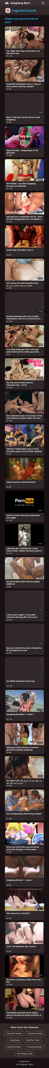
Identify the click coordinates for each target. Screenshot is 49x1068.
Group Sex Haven (35, 1033)
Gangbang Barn (20, 3)
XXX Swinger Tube (24, 1053)
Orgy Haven (15, 1040)
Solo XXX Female (14, 1047)
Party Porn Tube (32, 1040)
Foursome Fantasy (14, 1033)
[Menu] (43, 3)
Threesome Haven (34, 1047)
